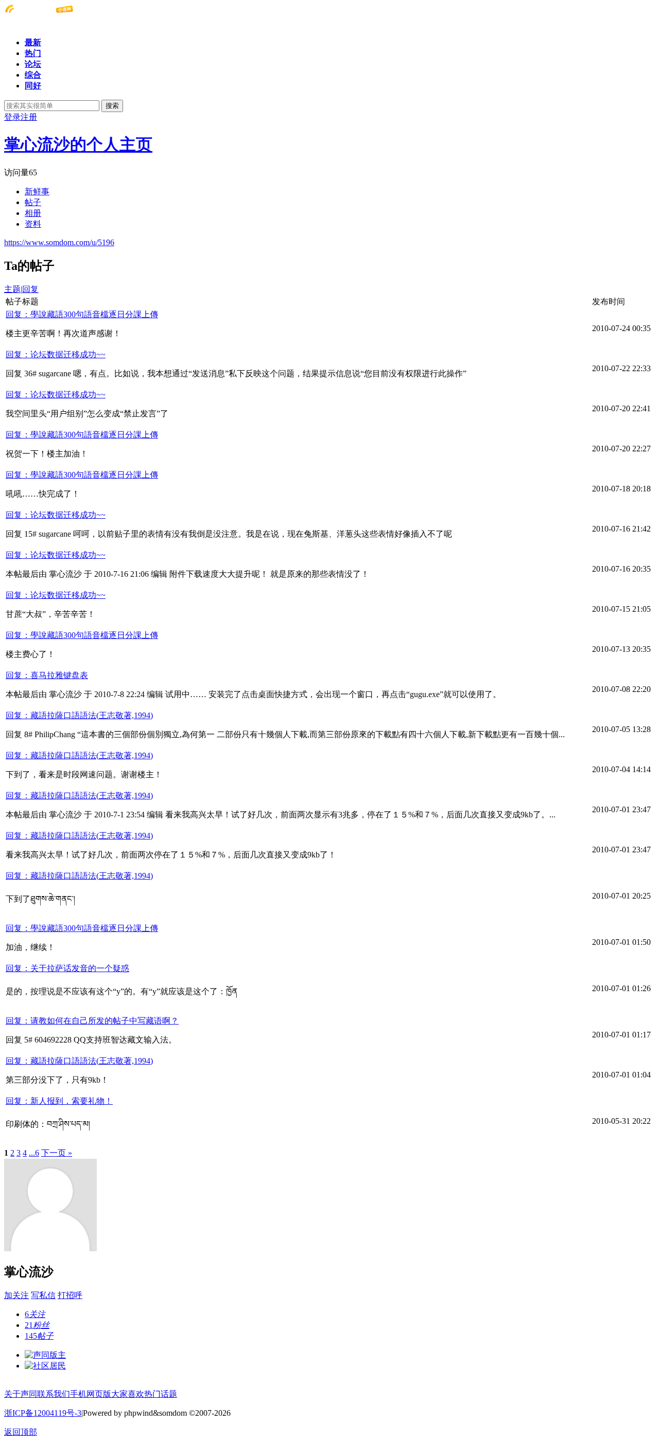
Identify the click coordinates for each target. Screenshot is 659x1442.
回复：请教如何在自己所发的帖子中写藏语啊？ (92, 1020)
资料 (33, 224)
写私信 (43, 1295)
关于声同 (20, 1394)
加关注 (16, 1295)
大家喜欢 (127, 1394)
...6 (34, 1152)
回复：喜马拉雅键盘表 (47, 675)
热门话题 (160, 1394)
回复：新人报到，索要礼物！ (59, 1101)
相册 (33, 213)
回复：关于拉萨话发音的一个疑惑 (67, 968)
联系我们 (53, 1394)
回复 (30, 289)
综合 (33, 74)
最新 (33, 42)
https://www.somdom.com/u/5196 (59, 242)
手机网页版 (90, 1394)
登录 (12, 117)
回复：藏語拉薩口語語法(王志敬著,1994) (79, 715)
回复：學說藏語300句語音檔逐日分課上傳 (82, 314)
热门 (33, 53)
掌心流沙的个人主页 (78, 144)
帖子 (33, 202)
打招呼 (70, 1295)
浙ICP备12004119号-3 (42, 1413)
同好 (33, 85)
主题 (12, 289)
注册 (29, 117)
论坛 (33, 64)
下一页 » (56, 1152)
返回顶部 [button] (20, 1432)
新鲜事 (37, 191)
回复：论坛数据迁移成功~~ (56, 354)
